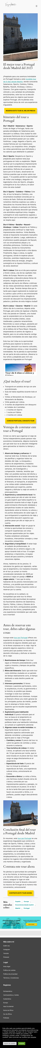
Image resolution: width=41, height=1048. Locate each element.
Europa (26, 901)
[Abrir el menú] (36, 6)
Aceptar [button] (21, 1043)
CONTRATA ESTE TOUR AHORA (20, 893)
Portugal (27, 908)
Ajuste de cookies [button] (9, 1043)
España (17, 901)
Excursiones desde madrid (24, 905)
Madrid (17, 908)
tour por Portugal (20, 638)
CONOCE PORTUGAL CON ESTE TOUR (20, 421)
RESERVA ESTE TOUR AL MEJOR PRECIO (20, 111)
